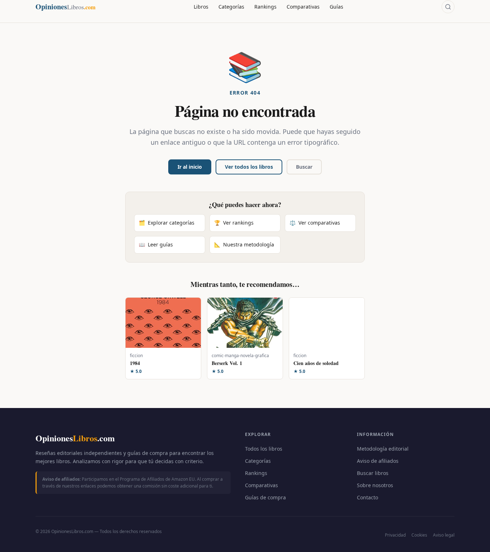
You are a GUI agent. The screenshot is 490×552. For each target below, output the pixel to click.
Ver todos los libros (249, 166)
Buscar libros (372, 473)
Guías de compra (265, 497)
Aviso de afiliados (378, 460)
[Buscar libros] (448, 6)
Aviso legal (443, 535)
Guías (336, 6)
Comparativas (303, 6)
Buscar (304, 166)
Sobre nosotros (375, 485)
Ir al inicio (190, 166)
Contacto (367, 497)
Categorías (231, 6)
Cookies (419, 535)
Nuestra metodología (244, 244)
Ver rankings (234, 222)
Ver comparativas (314, 222)
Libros (201, 6)
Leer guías (156, 244)
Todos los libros (263, 448)
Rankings (265, 6)
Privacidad (395, 535)
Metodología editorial (383, 448)
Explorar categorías (166, 222)
